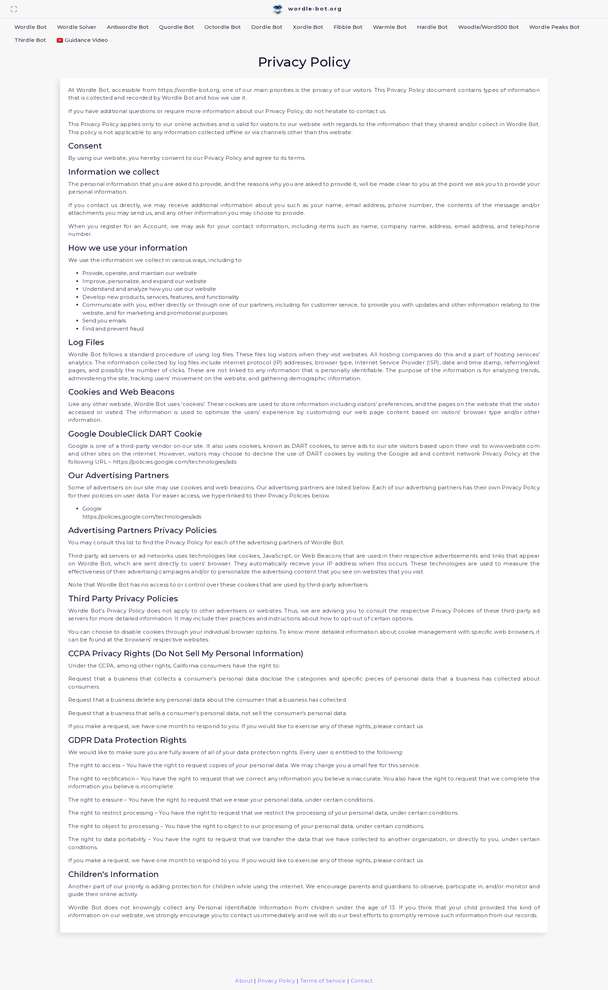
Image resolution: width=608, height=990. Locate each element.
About (244, 980)
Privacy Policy (276, 980)
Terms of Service (323, 980)
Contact (362, 980)
